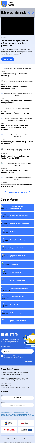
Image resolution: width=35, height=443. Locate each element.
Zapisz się (28, 361)
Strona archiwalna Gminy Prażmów (18, 321)
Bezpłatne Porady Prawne (18, 248)
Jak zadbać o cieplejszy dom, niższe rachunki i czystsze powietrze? (15, 43)
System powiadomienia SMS (19, 215)
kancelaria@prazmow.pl (17, 405)
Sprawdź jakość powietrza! (18, 280)
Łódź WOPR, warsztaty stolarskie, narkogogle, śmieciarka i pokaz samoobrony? (14, 127)
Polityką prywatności (18, 356)
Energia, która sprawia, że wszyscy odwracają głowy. (14, 87)
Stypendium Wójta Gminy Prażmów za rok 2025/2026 (16, 185)
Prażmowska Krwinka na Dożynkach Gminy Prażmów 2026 (15, 157)
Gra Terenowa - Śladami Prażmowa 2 (16, 113)
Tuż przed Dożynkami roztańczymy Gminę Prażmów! (15, 171)
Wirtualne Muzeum (16, 305)
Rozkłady (13, 232)
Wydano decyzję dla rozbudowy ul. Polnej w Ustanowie (17, 143)
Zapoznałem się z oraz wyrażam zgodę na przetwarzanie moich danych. (17, 356)
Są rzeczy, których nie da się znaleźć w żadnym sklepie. (16, 101)
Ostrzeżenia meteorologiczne (19, 288)
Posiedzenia (14, 264)
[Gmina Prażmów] (7, 4)
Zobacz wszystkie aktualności (17, 193)
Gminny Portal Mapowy (17, 240)
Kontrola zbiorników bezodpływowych (16, 207)
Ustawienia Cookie (23, 439)
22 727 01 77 (17, 398)
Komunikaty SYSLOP (17, 296)
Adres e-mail (7, 351)
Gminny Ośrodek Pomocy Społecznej (18, 256)
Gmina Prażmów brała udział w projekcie (17, 415)
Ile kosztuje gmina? (16, 272)
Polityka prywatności (12, 439)
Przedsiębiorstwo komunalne (19, 223)
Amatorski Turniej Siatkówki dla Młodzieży (14, 75)
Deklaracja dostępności (17, 313)
